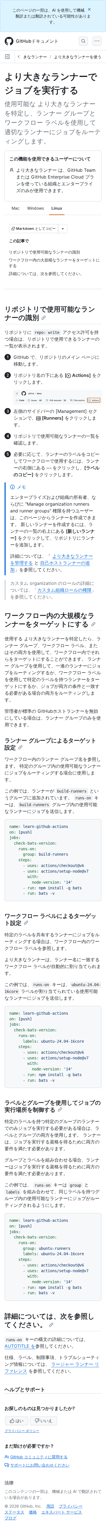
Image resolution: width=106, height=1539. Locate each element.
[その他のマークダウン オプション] (63, 228)
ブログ (10, 1518)
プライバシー (71, 1506)
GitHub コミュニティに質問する (39, 1456)
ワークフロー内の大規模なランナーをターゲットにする (50, 619)
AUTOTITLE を (20, 1346)
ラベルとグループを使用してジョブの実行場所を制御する (53, 1106)
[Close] (89, 9)
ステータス (14, 1512)
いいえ (46, 1420)
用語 (50, 1506)
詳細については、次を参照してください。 (50, 1320)
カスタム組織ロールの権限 (64, 590)
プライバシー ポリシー (22, 1431)
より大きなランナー (29, 56)
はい (19, 1420)
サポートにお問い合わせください (40, 1465)
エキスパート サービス (61, 1512)
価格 (33, 1512)
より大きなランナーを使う (77, 56)
